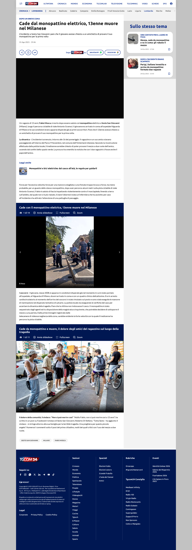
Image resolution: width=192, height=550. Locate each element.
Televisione (77, 484)
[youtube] (48, 474)
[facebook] (20, 474)
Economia (76, 473)
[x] (34, 474)
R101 (128, 491)
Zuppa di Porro (132, 516)
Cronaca (75, 466)
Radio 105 (130, 495)
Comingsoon (131, 509)
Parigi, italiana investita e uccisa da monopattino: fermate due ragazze (153, 67)
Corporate (23, 515)
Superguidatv (131, 513)
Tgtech (75, 517)
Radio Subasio (131, 506)
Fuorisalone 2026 (160, 475)
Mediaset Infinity (133, 487)
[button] (42, 212)
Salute (75, 528)
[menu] (20, 3)
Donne (75, 499)
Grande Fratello (105, 473)
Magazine (76, 503)
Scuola (75, 532)
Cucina (75, 513)
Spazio (75, 539)
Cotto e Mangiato (133, 524)
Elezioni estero (105, 470)
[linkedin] (39, 474)
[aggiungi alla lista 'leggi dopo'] (28, 52)
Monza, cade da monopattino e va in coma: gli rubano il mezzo (154, 42)
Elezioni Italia (104, 466)
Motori (75, 506)
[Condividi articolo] (21, 52)
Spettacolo (77, 481)
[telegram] (44, 474)
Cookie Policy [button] (51, 515)
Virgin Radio (131, 498)
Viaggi (75, 510)
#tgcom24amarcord (134, 470)
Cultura (75, 524)
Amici (101, 481)
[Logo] (31, 3)
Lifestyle (76, 492)
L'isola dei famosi (106, 477)
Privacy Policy (37, 515)
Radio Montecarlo (133, 502)
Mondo (75, 470)
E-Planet (75, 521)
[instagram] (25, 474)
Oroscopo (130, 466)
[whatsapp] (30, 474)
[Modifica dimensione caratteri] (34, 52)
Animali (75, 535)
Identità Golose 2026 (161, 466)
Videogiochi (77, 495)
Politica (75, 477)
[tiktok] (53, 474)
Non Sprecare (131, 520)
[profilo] (171, 3)
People (75, 488)
